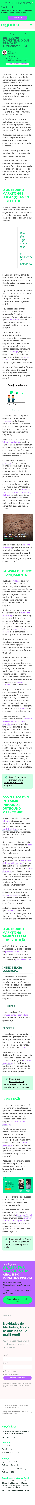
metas (23, 708)
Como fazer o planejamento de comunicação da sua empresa (15, 781)
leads (30, 844)
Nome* (5, 1355)
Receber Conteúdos (17, 1378)
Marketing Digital (24, 1215)
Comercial (6, 1445)
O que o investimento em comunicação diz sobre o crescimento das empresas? (17, 1083)
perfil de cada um (23, 959)
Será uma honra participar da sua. (16, 1490)
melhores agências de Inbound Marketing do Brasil (16, 492)
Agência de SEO (8, 1472)
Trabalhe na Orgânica (10, 1452)
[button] (31, 25)
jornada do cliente (10, 895)
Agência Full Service (9, 1461)
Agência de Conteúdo (10, 1465)
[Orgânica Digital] (10, 25)
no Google (13, 351)
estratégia (6, 421)
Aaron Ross (11, 910)
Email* (5, 1363)
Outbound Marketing (21, 34)
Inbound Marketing (11, 442)
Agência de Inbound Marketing (16, 1243)
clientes (23, 1047)
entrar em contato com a (17, 1219)
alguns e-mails (12, 319)
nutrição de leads (10, 829)
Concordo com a (10, 1371)
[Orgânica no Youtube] (14, 1437)
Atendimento (7, 1449)
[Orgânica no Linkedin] (3, 1437)
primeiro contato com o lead (15, 1015)
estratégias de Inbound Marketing (16, 861)
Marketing (11, 34)
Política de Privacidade (11, 1374)
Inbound (6, 821)
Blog (4, 34)
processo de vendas (14, 951)
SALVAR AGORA (17, 18)
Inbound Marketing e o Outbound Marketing (17, 721)
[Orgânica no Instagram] (8, 1437)
